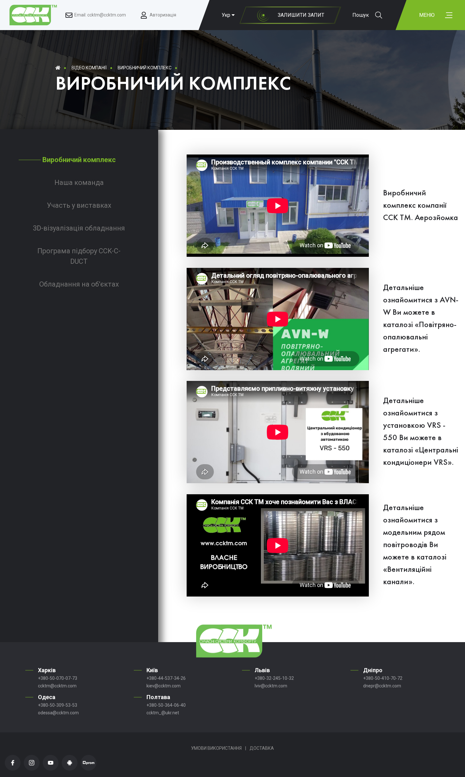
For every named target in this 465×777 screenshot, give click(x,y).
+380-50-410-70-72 (382, 678)
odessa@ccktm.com (58, 712)
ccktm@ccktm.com (57, 685)
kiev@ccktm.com (163, 685)
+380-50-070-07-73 (57, 678)
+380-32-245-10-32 (274, 678)
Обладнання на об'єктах (79, 284)
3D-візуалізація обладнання (79, 228)
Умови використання (216, 748)
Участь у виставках (79, 205)
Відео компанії (89, 67)
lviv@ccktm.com (271, 685)
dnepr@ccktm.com (382, 685)
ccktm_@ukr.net (162, 712)
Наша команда (79, 182)
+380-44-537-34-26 (166, 678)
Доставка (262, 748)
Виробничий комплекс (144, 67)
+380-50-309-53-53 (57, 705)
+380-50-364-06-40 (166, 705)
